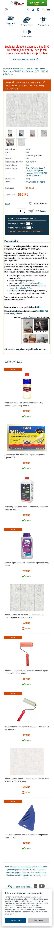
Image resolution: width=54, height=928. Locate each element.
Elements (32, 317)
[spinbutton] (20, 211)
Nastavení (38, 920)
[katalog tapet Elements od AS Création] (35, 331)
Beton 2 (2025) (37, 170)
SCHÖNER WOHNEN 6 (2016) (36, 174)
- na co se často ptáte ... (20, 886)
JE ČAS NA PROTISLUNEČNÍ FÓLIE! (27, 59)
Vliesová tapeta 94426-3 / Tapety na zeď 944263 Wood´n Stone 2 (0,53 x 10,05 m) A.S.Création (25, 71)
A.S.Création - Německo (35, 181)
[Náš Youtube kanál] (42, 885)
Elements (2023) (32, 173)
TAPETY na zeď (19, 68)
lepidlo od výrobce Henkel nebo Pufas (27, 287)
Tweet (7, 203)
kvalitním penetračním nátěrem (30, 283)
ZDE (38, 307)
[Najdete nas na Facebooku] (36, 885)
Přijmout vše (15, 920)
